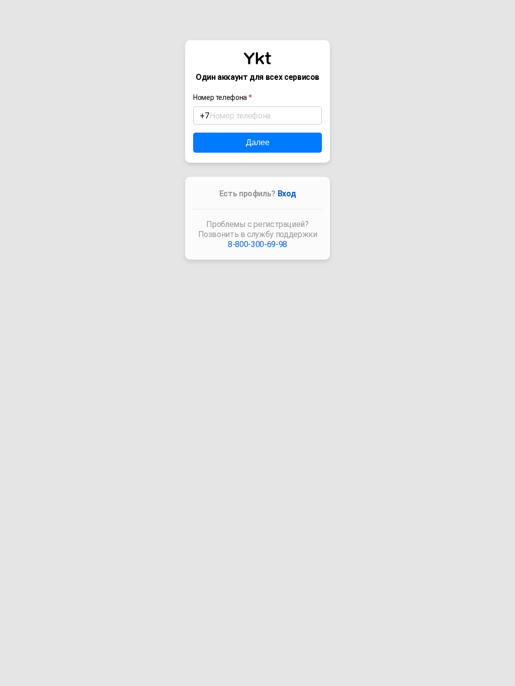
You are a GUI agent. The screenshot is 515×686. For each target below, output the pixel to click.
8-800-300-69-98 (257, 244)
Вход (287, 193)
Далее (258, 142)
